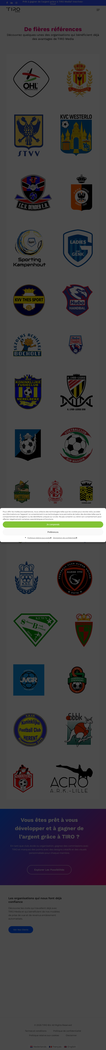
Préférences (53, 532)
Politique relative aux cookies (39, 538)
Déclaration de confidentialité (65, 538)
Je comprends (53, 524)
